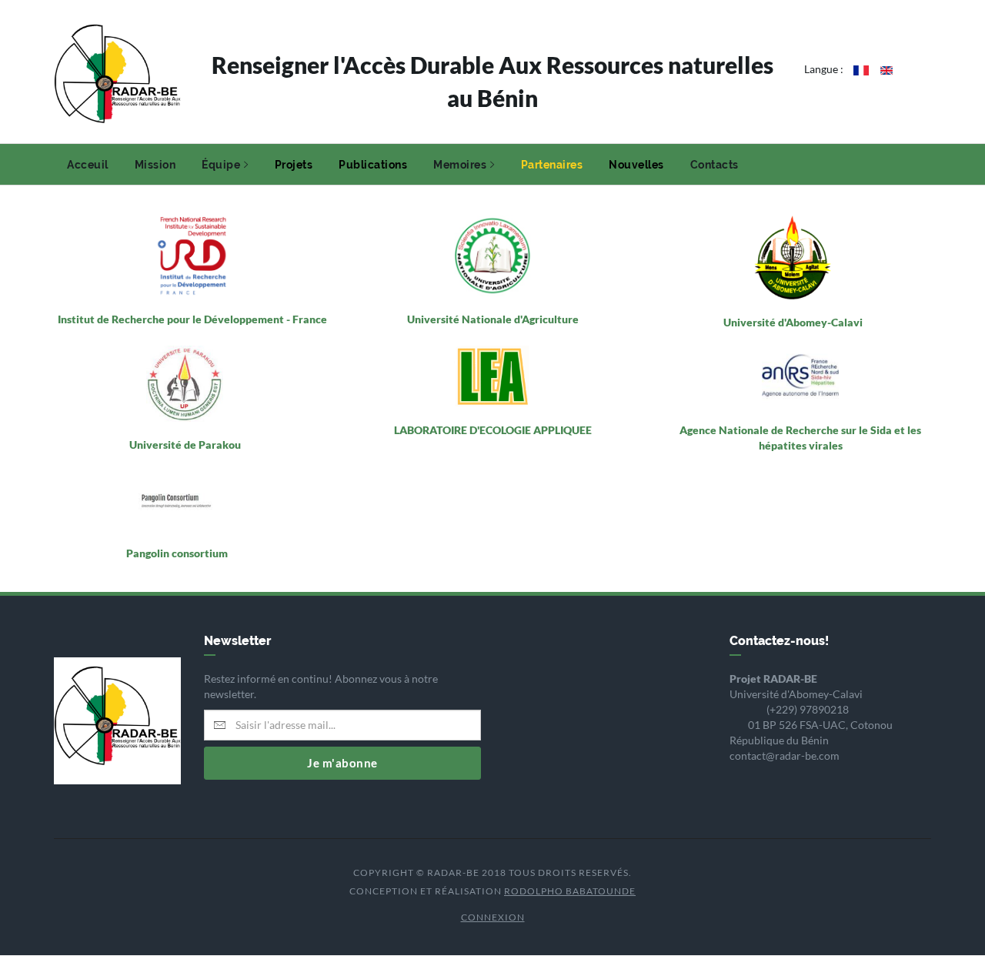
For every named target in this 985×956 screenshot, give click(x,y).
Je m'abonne (342, 763)
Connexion (493, 917)
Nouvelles (636, 165)
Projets (294, 165)
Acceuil (88, 165)
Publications (373, 165)
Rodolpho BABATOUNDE (570, 891)
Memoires (459, 165)
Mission (155, 165)
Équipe (221, 165)
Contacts (714, 165)
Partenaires (552, 165)
